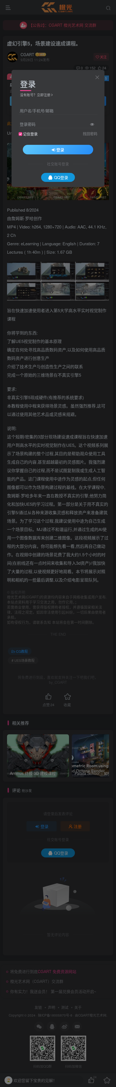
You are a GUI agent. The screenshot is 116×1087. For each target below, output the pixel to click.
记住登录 (30, 133)
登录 (60, 149)
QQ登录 (61, 177)
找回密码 (90, 133)
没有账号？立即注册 (35, 94)
